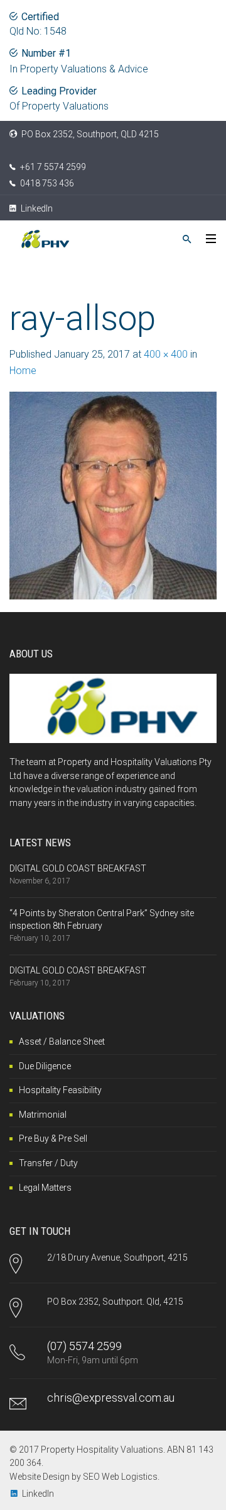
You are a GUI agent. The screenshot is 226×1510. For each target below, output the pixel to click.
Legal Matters (45, 1188)
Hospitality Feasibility (60, 1090)
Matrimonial (43, 1115)
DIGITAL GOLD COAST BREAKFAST (77, 868)
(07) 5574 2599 (84, 1346)
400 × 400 (166, 354)
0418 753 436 (47, 183)
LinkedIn (36, 208)
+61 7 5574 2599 (53, 167)
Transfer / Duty (48, 1163)
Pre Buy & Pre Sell (53, 1138)
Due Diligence (45, 1066)
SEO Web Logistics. (121, 1477)
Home (22, 371)
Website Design (39, 1477)
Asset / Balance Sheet (62, 1041)
